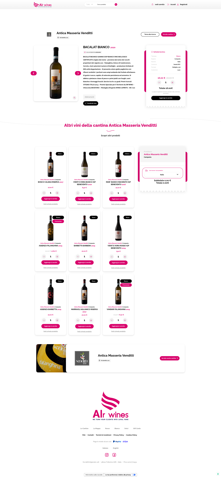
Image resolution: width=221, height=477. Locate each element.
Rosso (107, 428)
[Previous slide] (34, 73)
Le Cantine (84, 428)
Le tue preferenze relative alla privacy (118, 475)
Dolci (126, 428)
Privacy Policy (119, 435)
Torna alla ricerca (150, 34)
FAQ (83, 435)
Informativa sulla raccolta (94, 475)
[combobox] (90, 4)
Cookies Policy (131, 435)
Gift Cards (137, 428)
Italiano (105, 448)
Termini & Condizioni (103, 435)
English (116, 448)
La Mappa (96, 428)
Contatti (91, 435)
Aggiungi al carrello (165, 98)
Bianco (117, 428)
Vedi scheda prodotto (50, 204)
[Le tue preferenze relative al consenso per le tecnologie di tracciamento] (218, 474)
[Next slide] (78, 73)
